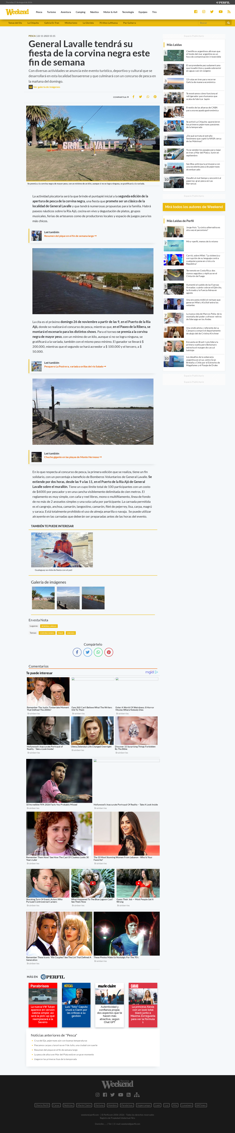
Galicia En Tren (51, 22)
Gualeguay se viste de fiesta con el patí (53, 570)
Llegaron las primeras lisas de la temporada (55, 1059)
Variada (70, 633)
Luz (166, 1105)
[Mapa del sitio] (137, 1094)
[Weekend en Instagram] (98, 1094)
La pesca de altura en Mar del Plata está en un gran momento (64, 1054)
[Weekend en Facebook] (105, 1094)
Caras (56, 1105)
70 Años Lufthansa (108, 22)
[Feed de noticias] (129, 1094)
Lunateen (187, 1105)
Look (157, 1105)
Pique (60, 633)
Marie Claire (84, 1105)
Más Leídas (174, 45)
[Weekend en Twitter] (112, 1094)
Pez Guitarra (129, 22)
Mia (175, 1105)
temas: (33, 632)
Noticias (68, 1105)
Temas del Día (15, 22)
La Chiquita (33, 22)
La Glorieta (88, 22)
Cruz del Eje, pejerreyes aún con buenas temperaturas (60, 1040)
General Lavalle (48, 626)
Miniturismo (71, 22)
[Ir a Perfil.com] (223, 2)
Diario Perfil (42, 1105)
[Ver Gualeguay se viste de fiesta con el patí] (62, 534)
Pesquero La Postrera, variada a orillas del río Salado (73, 366)
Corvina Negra (47, 633)
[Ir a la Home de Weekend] (117, 1084)
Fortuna (99, 1105)
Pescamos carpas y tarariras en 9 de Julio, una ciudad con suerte (65, 1045)
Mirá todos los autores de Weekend (194, 207)
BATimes (201, 1105)
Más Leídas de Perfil (180, 221)
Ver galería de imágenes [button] (46, 86)
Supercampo (143, 1105)
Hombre (112, 1105)
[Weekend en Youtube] (120, 1094)
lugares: (34, 626)
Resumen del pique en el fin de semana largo (69, 235)
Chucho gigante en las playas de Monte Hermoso (71, 456)
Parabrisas (127, 1105)
